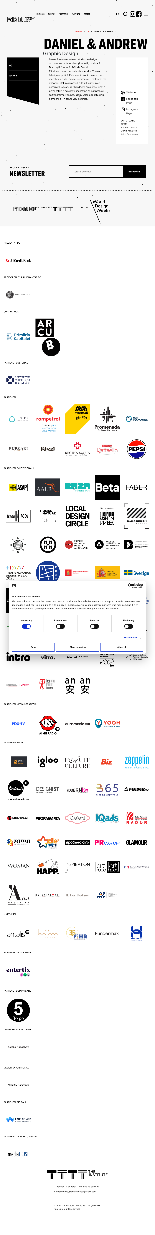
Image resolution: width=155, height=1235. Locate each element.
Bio (10, 65)
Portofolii (63, 14)
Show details (130, 637)
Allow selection (77, 647)
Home (78, 31)
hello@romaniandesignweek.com (79, 1191)
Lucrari (13, 75)
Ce (88, 31)
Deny (33, 647)
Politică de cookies (89, 1186)
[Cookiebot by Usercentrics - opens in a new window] (130, 585)
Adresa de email (82, 171)
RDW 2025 (40, 14)
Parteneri (76, 14)
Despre (87, 14)
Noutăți (51, 14)
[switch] (60, 626)
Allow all (121, 647)
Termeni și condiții (66, 1186)
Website (131, 92)
